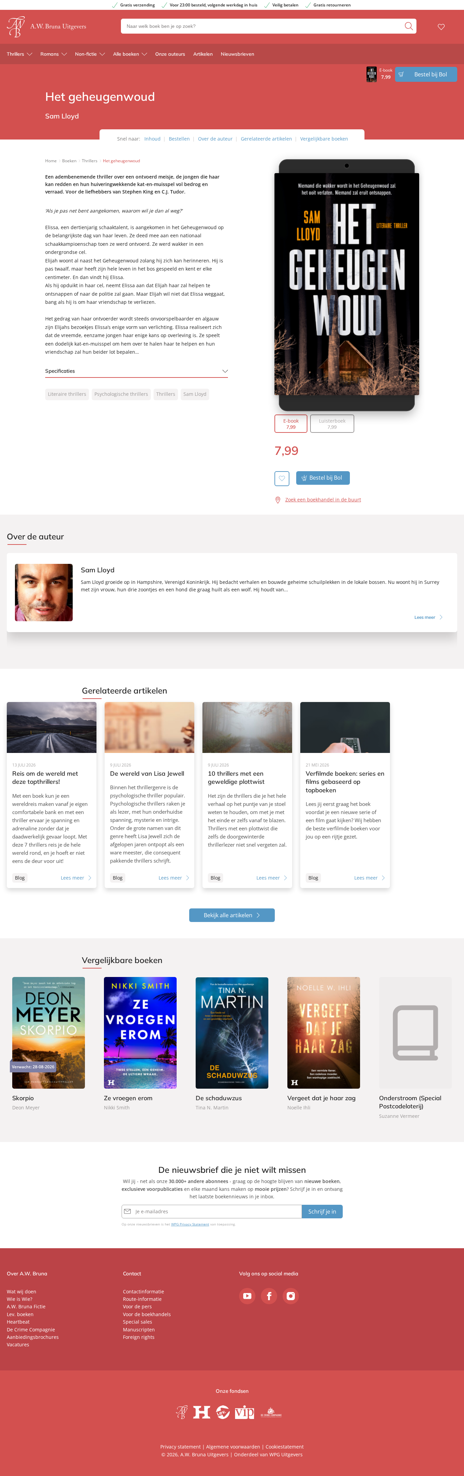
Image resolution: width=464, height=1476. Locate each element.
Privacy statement (180, 1446)
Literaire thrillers (67, 394)
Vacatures (18, 1344)
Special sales (137, 1321)
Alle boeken (126, 54)
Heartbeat (18, 1321)
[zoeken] (409, 26)
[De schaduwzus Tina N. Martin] (232, 1045)
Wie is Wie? (19, 1299)
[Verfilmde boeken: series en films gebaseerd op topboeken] (345, 795)
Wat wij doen (21, 1291)
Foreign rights (139, 1337)
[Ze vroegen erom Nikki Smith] (140, 1045)
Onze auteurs (170, 54)
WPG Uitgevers (286, 1454)
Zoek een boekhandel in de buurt (323, 499)
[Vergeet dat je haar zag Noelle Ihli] (323, 1045)
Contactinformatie (143, 1291)
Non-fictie (86, 54)
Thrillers (15, 54)
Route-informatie (142, 1299)
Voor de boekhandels (147, 1314)
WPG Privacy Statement (190, 1224)
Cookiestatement (285, 1446)
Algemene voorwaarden (233, 1446)
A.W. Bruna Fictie (26, 1306)
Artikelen (203, 54)
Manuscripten (139, 1329)
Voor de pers (137, 1306)
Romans (49, 54)
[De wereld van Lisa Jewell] (149, 795)
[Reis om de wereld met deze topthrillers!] (51, 795)
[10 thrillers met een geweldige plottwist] (247, 795)
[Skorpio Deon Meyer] (48, 1045)
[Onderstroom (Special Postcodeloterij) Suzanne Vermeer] (415, 1049)
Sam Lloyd (195, 394)
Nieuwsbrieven (237, 54)
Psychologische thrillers (121, 394)
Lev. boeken (20, 1314)
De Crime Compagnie (31, 1329)
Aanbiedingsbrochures (33, 1337)
